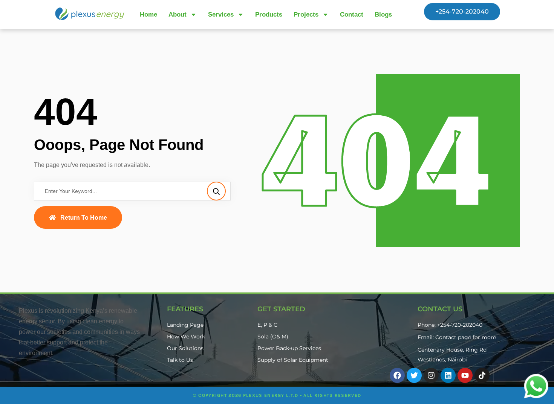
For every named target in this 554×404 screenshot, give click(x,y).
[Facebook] (397, 375)
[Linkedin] (448, 375)
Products (268, 14)
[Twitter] (414, 375)
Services (221, 14)
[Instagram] (431, 375)
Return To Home (83, 217)
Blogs (383, 14)
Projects (306, 14)
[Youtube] (465, 375)
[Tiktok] (482, 375)
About (177, 14)
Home (148, 14)
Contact (351, 14)
